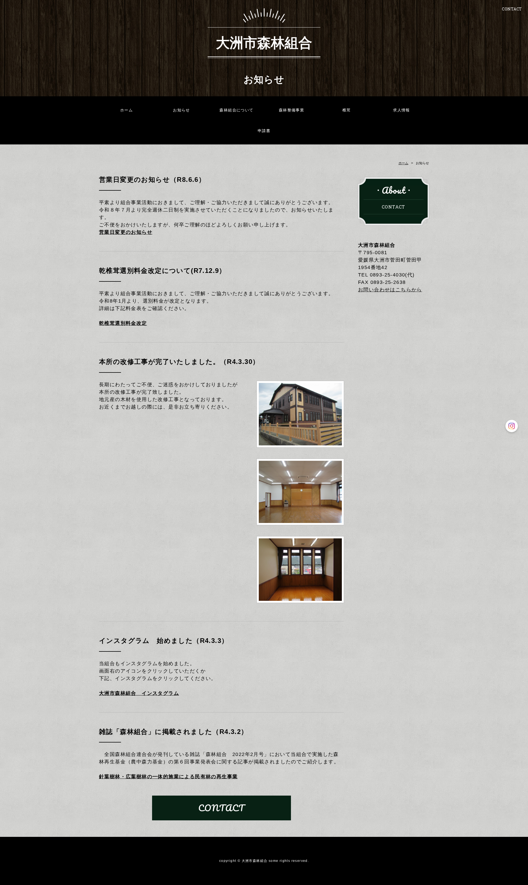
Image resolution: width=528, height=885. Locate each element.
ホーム (126, 110)
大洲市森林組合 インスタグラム (139, 693)
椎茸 (346, 110)
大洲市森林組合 (264, 42)
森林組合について (236, 110)
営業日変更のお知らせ (125, 232)
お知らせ (181, 110)
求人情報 (401, 110)
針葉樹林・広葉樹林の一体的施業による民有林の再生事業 (168, 776)
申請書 (264, 130)
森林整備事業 (291, 110)
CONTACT (512, 9)
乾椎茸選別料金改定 (123, 323)
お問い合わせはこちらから (390, 289)
